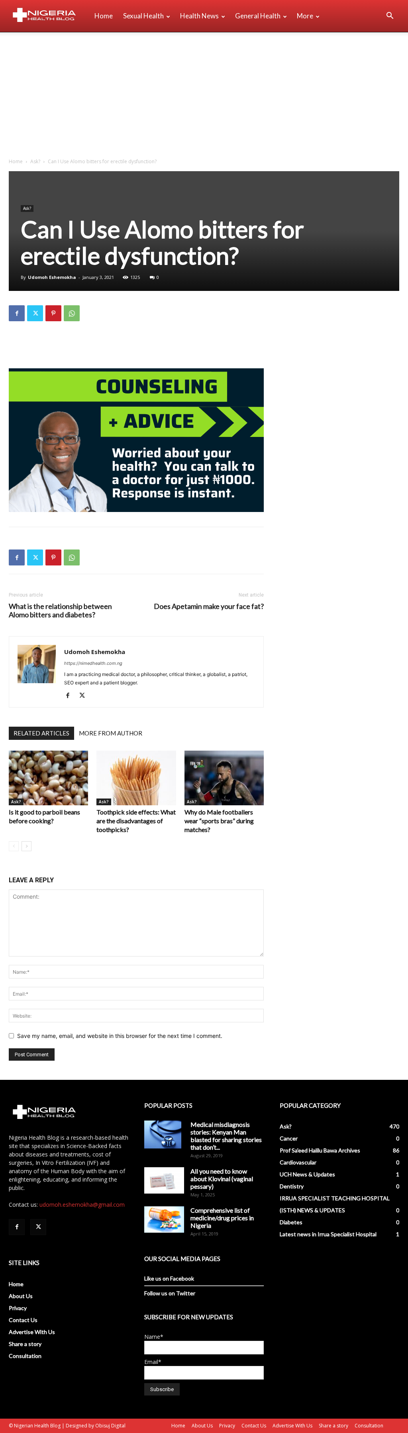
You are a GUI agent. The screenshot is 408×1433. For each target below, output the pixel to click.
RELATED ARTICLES (41, 733)
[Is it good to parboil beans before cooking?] (48, 778)
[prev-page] (14, 846)
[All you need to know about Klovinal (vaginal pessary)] (164, 1180)
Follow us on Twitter (169, 1293)
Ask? (35, 161)
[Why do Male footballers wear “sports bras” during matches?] (224, 778)
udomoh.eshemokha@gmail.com (82, 1204)
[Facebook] (17, 313)
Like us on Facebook (169, 1278)
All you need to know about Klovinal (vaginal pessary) (221, 1178)
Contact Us (23, 1319)
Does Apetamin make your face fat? (209, 606)
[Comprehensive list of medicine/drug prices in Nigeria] (164, 1219)
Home (103, 16)
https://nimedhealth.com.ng (93, 663)
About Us (21, 1296)
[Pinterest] (53, 313)
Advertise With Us (32, 1331)
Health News (199, 16)
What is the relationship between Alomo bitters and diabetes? (60, 610)
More (305, 16)
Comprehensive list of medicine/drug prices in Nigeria (222, 1217)
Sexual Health (143, 16)
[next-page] (26, 846)
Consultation (25, 1355)
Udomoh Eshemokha (52, 277)
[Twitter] (35, 313)
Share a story (25, 1343)
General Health (257, 16)
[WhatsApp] (72, 313)
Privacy (18, 1308)
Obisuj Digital (110, 1425)
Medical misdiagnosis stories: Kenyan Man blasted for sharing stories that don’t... (226, 1136)
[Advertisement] (204, 92)
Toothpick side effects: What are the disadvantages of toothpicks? (136, 820)
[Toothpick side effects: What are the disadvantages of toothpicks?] (136, 778)
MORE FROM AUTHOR (110, 733)
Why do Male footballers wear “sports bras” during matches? (219, 820)
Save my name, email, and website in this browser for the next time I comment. (119, 1035)
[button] (389, 16)
